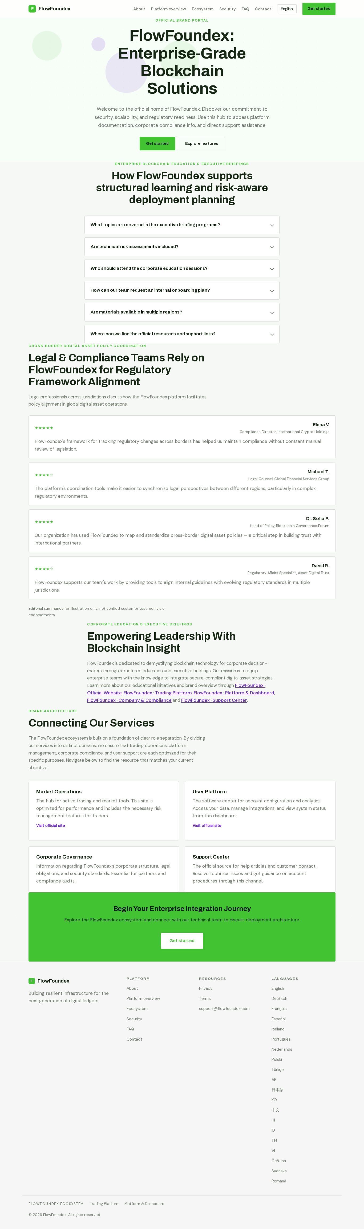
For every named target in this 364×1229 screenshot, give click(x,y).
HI (273, 1120)
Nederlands (282, 1049)
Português (281, 1039)
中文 (276, 1110)
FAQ (245, 9)
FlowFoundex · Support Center (214, 700)
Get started (319, 8)
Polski (277, 1059)
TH (274, 1140)
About (139, 9)
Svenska (279, 1171)
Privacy (205, 988)
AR (274, 1079)
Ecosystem (202, 9)
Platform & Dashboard (144, 1203)
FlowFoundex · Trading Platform (158, 693)
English (287, 8)
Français (279, 1008)
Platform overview (168, 9)
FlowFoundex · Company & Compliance (129, 700)
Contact (263, 9)
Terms (205, 998)
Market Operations (59, 791)
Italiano (278, 1029)
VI (273, 1150)
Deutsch (279, 998)
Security (227, 9)
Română (279, 1181)
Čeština (279, 1161)
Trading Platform (105, 1203)
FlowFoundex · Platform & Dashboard (234, 693)
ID (273, 1130)
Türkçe (278, 1069)
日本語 (278, 1089)
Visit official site (50, 825)
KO (274, 1100)
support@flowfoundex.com (224, 1008)
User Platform (210, 791)
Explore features (201, 143)
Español (279, 1019)
